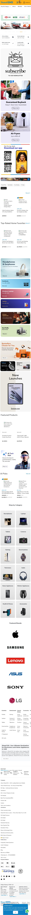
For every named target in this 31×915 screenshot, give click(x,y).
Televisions (12, 723)
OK (15, 912)
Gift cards (4, 738)
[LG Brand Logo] (15, 701)
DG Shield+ (3, 818)
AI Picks (3, 474)
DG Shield (3, 821)
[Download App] (15, 159)
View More (6, 759)
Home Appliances (19, 716)
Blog (2, 850)
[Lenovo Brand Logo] (15, 661)
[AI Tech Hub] (15, 460)
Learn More (3, 896)
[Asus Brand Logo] (15, 675)
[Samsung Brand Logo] (15, 648)
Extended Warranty (5, 823)
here (16, 908)
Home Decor (18, 727)
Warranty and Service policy (7, 833)
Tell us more (3, 858)
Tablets (3, 723)
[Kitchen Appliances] (15, 319)
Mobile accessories (25, 716)
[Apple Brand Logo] (15, 635)
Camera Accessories (26, 723)
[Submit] (17, 2)
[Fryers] (15, 127)
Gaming (11, 715)
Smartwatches (5, 727)
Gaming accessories (25, 735)
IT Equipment (5, 735)
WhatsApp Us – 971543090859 (8, 855)
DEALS (14, 6)
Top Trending (16, 185)
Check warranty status (6, 811)
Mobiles (3, 715)
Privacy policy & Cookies (28, 904)
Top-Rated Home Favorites (13, 224)
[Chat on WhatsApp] (27, 911)
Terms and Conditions (6, 806)
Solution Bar (3, 801)
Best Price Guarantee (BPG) (7, 798)
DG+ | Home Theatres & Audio (7, 793)
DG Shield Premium (5, 816)
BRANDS (20, 6)
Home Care (18, 731)
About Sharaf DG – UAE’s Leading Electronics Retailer (13, 783)
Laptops (3, 719)
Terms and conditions (24, 904)
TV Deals (22, 185)
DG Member (3, 796)
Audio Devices (13, 731)
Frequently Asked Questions (7, 843)
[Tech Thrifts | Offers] (15, 331)
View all (28, 192)
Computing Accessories (26, 719)
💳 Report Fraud (4, 838)
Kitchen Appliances (19, 719)
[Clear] (19, 2)
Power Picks (3, 185)
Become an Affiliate (5, 853)
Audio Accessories (26, 731)
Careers (2, 803)
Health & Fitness (4, 731)
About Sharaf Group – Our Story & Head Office (11, 786)
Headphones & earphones (12, 727)
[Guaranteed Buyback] (15, 95)
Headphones (3, 188)
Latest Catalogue (4, 845)
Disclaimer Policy (4, 828)
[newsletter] (15, 64)
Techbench (3, 791)
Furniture (19, 723)
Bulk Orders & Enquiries (6, 836)
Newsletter (3, 848)
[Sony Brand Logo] (15, 688)
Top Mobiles (10, 185)
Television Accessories (26, 727)
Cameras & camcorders (12, 719)
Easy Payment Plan (5, 826)
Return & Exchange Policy (6, 831)
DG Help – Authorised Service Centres (9, 788)
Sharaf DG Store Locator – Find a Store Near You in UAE (13, 813)
